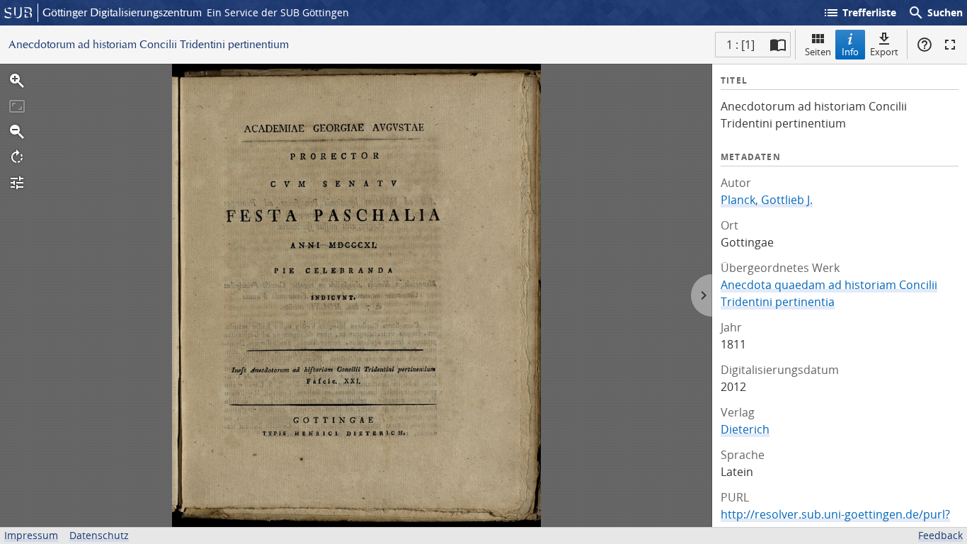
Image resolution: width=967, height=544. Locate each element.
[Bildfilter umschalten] (17, 183)
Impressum (31, 535)
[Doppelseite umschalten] (778, 44)
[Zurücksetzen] (17, 106)
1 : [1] (740, 44)
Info (850, 51)
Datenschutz (99, 535)
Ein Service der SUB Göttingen (278, 12)
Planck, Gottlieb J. (767, 200)
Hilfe (924, 44)
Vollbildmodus (950, 44)
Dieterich (745, 429)
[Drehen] (17, 157)
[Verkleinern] (17, 131)
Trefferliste (859, 12)
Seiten (818, 51)
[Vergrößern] (17, 81)
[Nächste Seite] (701, 295)
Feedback (940, 535)
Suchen (935, 12)
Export (884, 51)
